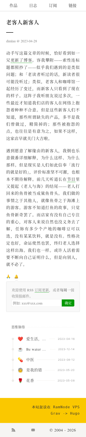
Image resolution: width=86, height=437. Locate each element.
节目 (71, 179)
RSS (13, 429)
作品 (13, 5)
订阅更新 (42, 290)
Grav (55, 413)
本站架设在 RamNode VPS (56, 407)
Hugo (75, 413)
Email (33, 429)
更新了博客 (21, 60)
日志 (33, 5)
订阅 (53, 5)
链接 (73, 5)
